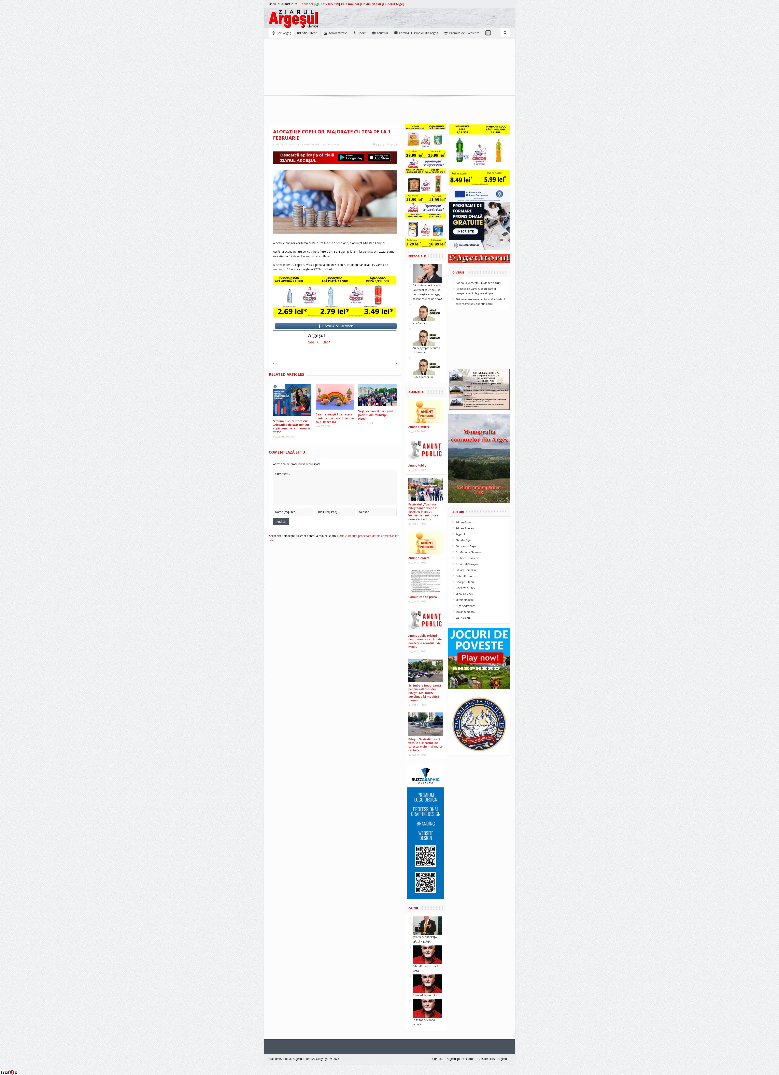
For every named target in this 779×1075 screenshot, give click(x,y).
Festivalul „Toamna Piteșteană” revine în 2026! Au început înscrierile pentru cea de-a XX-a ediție (423, 511)
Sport (362, 33)
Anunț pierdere (418, 558)
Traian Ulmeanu (465, 612)
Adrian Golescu (465, 522)
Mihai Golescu (464, 594)
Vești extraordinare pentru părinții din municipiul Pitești (377, 414)
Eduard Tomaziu (466, 570)
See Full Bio (318, 342)
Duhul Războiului (423, 377)
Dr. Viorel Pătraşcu (467, 564)
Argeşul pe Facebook (460, 1059)
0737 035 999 (330, 4)
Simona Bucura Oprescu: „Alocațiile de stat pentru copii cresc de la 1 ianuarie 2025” (291, 426)
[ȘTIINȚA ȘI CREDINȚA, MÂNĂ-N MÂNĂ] (427, 925)
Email (394, 144)
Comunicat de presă (422, 597)
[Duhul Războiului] (427, 365)
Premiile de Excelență (464, 33)
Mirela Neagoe (465, 600)
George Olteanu (466, 582)
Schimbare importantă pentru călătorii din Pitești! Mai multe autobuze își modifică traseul (424, 692)
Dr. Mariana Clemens (468, 552)
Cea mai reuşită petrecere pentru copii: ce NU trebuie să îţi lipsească (335, 418)
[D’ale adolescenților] (427, 983)
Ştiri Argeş (284, 33)
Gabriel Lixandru (466, 576)
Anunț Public (417, 465)
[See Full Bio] (329, 342)
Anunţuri (382, 33)
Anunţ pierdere (418, 427)
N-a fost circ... (421, 323)
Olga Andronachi (466, 606)
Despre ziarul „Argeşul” (493, 1059)
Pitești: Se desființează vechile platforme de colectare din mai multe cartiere (425, 744)
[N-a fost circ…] (427, 311)
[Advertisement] (389, 67)
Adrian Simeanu (465, 528)
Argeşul (290, 144)
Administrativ (337, 33)
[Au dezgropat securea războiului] (427, 336)
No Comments (331, 144)
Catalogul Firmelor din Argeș (418, 33)
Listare (380, 144)
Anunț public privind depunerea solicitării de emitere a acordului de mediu (425, 641)
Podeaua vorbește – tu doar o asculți (478, 283)
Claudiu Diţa (463, 540)
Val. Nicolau (463, 618)
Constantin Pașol (466, 546)
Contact (307, 4)
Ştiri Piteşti (309, 33)
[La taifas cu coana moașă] (427, 1008)
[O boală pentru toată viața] (427, 954)
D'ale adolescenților (425, 995)
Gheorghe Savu (465, 588)
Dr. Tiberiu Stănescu (468, 558)
